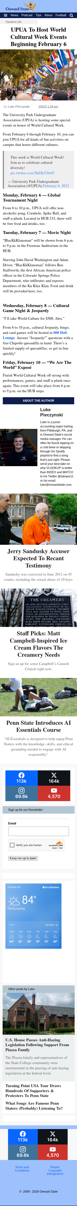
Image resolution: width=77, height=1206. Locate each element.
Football (61, 15)
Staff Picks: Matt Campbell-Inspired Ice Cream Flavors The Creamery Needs (38, 644)
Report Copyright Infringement (55, 1171)
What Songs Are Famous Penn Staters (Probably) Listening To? (34, 1105)
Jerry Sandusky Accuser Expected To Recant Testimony (38, 558)
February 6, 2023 (56, 185)
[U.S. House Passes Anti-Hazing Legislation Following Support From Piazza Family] (39, 1035)
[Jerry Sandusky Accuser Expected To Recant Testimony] (38, 543)
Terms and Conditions (22, 1169)
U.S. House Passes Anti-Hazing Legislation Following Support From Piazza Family (37, 1045)
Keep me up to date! (23, 858)
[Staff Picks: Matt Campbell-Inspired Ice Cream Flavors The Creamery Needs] (38, 625)
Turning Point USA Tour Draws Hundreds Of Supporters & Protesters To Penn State (33, 1090)
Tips (38, 15)
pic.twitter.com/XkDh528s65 (32, 172)
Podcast (26, 15)
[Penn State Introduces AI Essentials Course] (38, 714)
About (48, 15)
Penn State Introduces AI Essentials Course (38, 726)
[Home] (21, 9)
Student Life (13, 21)
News (14, 15)
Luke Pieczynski (19, 106)
